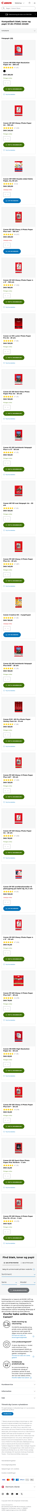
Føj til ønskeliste (10, 94)
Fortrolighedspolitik (9, 1465)
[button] (34, 1269)
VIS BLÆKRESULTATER (20, 1290)
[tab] (11, 1262)
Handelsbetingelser (9, 1461)
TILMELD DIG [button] (7, 1414)
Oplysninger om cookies (10, 1469)
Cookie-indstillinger (9, 1473)
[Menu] (34, 2)
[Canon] (6, 3)
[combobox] (18, 8)
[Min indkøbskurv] (29, 2)
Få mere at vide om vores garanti (21, 1356)
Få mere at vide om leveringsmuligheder (19, 1336)
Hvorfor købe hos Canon (20, 1377)
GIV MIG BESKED (13, 200)
